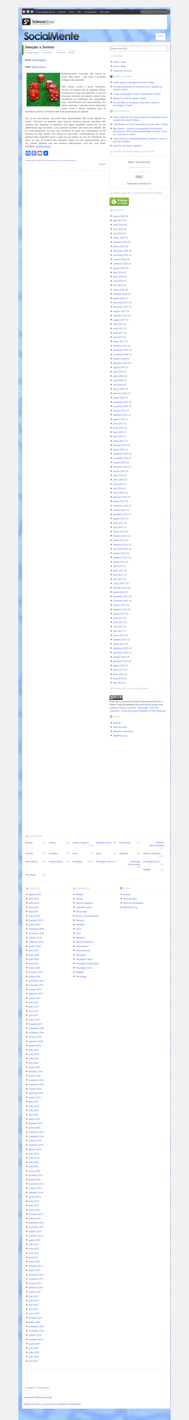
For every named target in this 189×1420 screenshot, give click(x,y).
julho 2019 (118, 220)
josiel (115, 145)
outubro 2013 (119, 510)
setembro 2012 (120, 557)
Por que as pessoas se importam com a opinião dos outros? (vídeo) (138, 88)
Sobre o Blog (119, 66)
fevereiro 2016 (120, 393)
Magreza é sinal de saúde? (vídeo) (129, 98)
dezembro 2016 (120, 350)
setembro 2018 (120, 263)
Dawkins (38, 160)
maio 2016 (118, 380)
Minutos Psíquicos (152, 853)
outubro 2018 (119, 259)
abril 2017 (118, 337)
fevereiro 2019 (120, 242)
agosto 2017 (119, 320)
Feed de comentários (123, 731)
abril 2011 (117, 631)
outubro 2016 (119, 358)
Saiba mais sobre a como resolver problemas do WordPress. (53, 1404)
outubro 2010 (119, 657)
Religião (147, 869)
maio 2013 (118, 527)
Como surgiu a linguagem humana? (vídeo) (133, 82)
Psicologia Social (151, 861)
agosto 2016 (119, 367)
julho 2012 (118, 566)
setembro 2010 (120, 661)
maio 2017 (118, 333)
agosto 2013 (119, 518)
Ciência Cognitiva (80, 842)
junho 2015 (118, 428)
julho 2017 (118, 324)
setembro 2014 (120, 466)
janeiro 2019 (119, 246)
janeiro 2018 (119, 298)
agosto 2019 (119, 216)
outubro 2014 (119, 462)
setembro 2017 (120, 315)
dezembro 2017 (120, 302)
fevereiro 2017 (120, 345)
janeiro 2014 (119, 501)
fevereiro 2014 (120, 497)
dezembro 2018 (120, 250)
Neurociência (31, 861)
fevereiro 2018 (120, 294)
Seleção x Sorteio (39, 47)
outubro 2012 (119, 553)
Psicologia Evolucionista (134, 863)
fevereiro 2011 (120, 639)
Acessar (117, 722)
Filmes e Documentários (156, 844)
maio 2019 (118, 229)
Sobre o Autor (119, 62)
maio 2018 (118, 281)
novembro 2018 (120, 255)
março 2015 (119, 441)
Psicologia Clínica (104, 861)
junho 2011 (118, 622)
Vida (79, 12)
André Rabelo (47, 52)
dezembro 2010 (120, 648)
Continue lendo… (44, 146)
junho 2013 (118, 523)
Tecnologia (30, 874)
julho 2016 (118, 371)
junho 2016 (118, 376)
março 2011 (118, 635)
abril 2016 (118, 384)
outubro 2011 (119, 605)
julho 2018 (118, 272)
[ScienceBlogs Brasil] (39, 24)
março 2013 (119, 531)
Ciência (52, 842)
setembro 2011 (120, 609)
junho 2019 (118, 224)
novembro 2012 (120, 549)
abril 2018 (118, 285)
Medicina (124, 853)
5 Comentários (60, 52)
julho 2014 (118, 475)
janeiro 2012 (119, 592)
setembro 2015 (120, 415)
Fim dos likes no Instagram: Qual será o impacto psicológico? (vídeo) (136, 104)
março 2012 (118, 583)
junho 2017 (118, 328)
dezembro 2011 (120, 596)
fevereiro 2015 (120, 445)
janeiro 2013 (119, 540)
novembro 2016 (120, 354)
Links (98, 853)
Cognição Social (103, 842)
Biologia (72, 52)
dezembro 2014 (120, 453)
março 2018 (119, 289)
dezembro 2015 (120, 402)
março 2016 (119, 389)
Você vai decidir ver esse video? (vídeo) (149, 124)
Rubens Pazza (39, 67)
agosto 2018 (119, 268)
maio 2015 (118, 432)
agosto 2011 (119, 613)
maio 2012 (118, 575)
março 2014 (119, 492)
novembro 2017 (120, 307)
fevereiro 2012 (120, 588)
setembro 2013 (120, 514)
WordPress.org (120, 735)
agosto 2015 (119, 419)
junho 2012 (118, 570)
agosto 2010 (119, 665)
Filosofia (29, 853)
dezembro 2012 (120, 544)
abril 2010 (118, 683)
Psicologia (77, 861)
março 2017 (118, 341)
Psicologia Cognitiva (131, 145)
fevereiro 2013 (120, 536)
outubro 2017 (119, 311)
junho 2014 (118, 479)
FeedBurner (145, 183)
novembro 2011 (120, 600)
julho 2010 (118, 669)
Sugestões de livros (122, 70)
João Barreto (119, 124)
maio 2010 (118, 678)
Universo (62, 12)
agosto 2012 (119, 561)
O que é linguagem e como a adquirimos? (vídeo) (137, 94)
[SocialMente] (53, 41)
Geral (74, 853)
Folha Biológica (39, 60)
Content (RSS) (43, 1388)
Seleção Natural (69, 160)
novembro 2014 (120, 458)
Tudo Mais (104, 12)
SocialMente (30, 1388)
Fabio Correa (119, 117)
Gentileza (53, 853)
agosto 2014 (119, 471)
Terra (71, 12)
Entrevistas (125, 842)
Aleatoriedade (30, 160)
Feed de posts (120, 727)
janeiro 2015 (119, 449)
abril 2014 (118, 488)
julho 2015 (118, 423)
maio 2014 (118, 484)
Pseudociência (56, 861)
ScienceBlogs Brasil (45, 12)
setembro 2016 (120, 363)
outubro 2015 (119, 410)
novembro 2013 (120, 505)
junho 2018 (118, 276)
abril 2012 (118, 579)
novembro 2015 (120, 406)
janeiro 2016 (119, 397)
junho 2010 (118, 674)
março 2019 (119, 237)
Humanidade (90, 12)
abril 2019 (118, 233)
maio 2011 (118, 626)
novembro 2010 (120, 652)
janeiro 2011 (119, 644)
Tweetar (102, 164)
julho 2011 (118, 618)
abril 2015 (118, 436)
